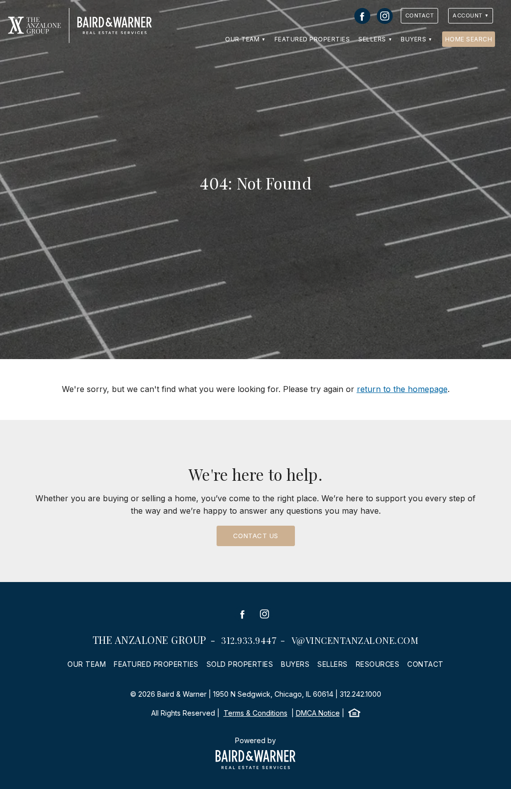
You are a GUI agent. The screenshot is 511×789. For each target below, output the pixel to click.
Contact (419, 15)
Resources (378, 664)
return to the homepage (402, 389)
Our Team (242, 39)
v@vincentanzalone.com (355, 640)
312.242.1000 (360, 694)
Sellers (372, 39)
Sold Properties (240, 664)
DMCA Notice (318, 713)
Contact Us (255, 536)
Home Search (469, 39)
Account (468, 15)
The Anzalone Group (150, 639)
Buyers (413, 39)
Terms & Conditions (255, 713)
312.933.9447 (248, 640)
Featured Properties (312, 39)
